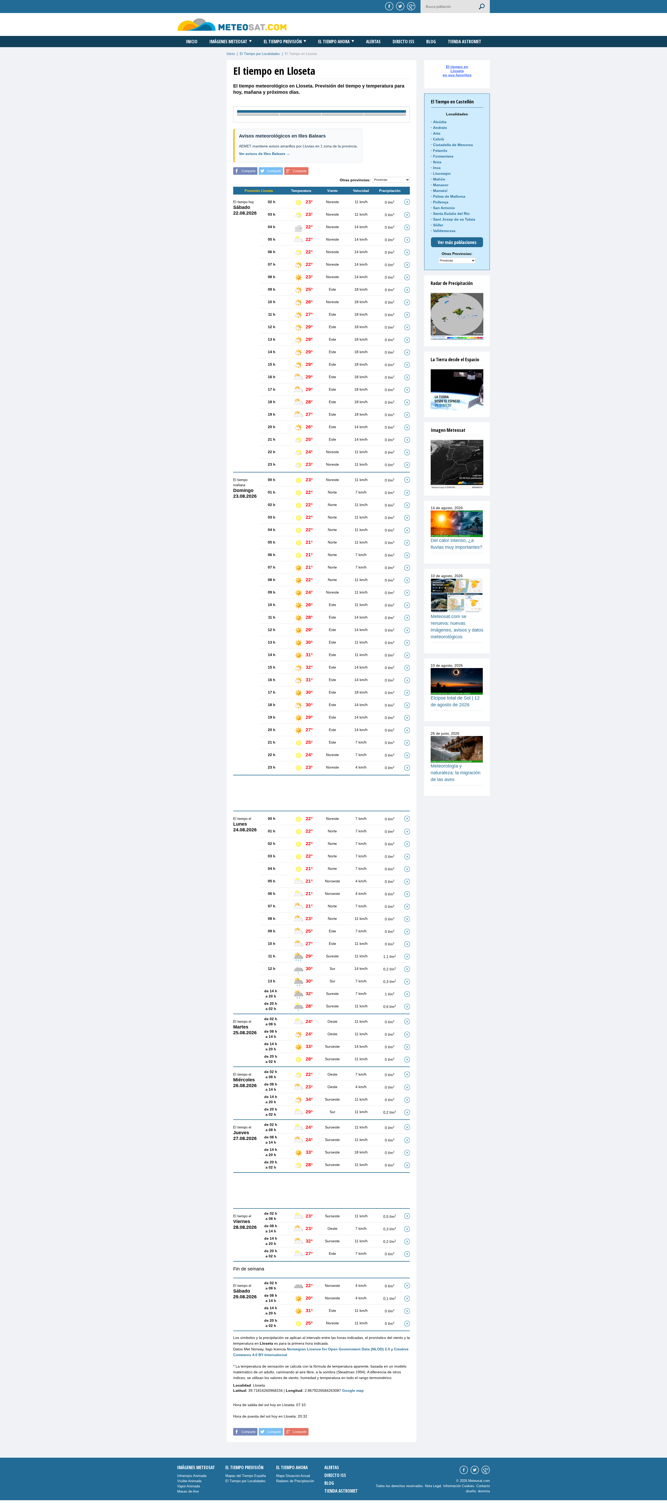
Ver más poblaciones (457, 242)
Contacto (483, 1486)
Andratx (440, 128)
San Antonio (444, 208)
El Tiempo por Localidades (260, 54)
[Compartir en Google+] (410, 6)
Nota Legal (433, 1486)
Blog (431, 42)
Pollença (440, 202)
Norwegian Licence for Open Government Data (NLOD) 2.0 (338, 1349)
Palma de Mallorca (449, 196)
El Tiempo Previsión (283, 42)
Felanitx (440, 150)
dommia (484, 1491)
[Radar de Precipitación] (457, 316)
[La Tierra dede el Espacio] (457, 389)
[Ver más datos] (407, 202)
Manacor (440, 185)
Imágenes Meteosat (228, 42)
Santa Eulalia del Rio (451, 213)
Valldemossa (444, 231)
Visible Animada (189, 1481)
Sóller (438, 225)
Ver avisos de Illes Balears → (264, 154)
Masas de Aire (188, 1491)
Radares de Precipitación (295, 1481)
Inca (437, 168)
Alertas (373, 42)
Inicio (191, 42)
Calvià (438, 139)
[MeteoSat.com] (232, 24)
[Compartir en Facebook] (388, 6)
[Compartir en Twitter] (399, 6)
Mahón (439, 179)
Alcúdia (440, 122)
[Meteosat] (457, 464)
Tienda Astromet (464, 42)
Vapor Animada (188, 1486)
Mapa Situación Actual (293, 1476)
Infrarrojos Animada (191, 1476)
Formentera (443, 156)
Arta (436, 133)
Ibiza (437, 162)
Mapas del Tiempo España (245, 1476)
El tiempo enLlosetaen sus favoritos (457, 71)
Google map (353, 1390)
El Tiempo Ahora (334, 42)
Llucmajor (442, 173)
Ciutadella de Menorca (453, 145)
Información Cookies (458, 1486)
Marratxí (440, 191)
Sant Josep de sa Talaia (454, 219)
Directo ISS (403, 42)
